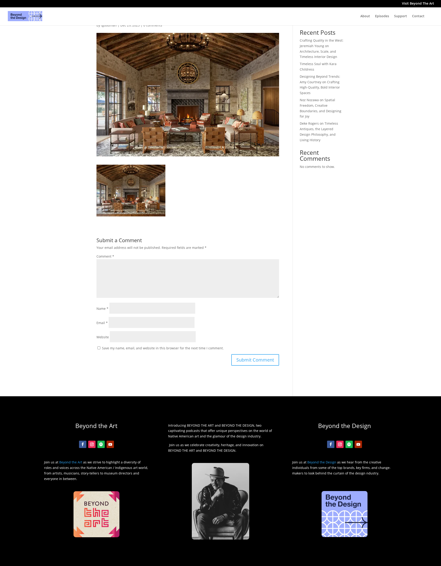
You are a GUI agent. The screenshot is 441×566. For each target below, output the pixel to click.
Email (102, 323)
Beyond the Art (70, 462)
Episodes (382, 16)
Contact (418, 16)
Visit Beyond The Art (418, 4)
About (365, 16)
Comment (105, 256)
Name (102, 308)
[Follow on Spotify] (101, 444)
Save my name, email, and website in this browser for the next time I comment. (163, 348)
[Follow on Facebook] (82, 444)
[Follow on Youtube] (110, 444)
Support (400, 16)
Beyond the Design (321, 462)
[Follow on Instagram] (92, 444)
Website (102, 337)
